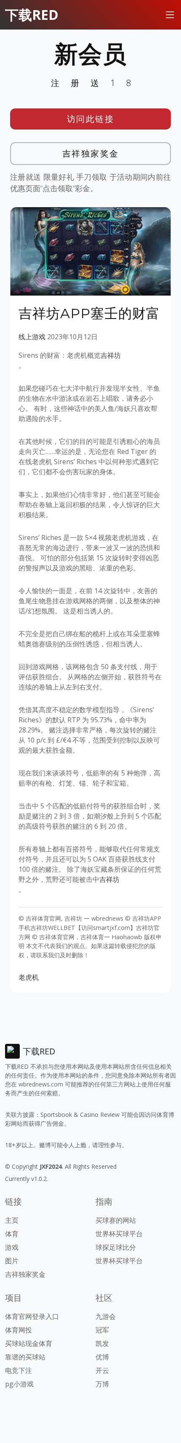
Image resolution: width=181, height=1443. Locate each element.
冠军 (102, 1330)
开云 (102, 1370)
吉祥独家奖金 (90, 153)
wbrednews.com (41, 1084)
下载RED (32, 14)
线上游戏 (32, 336)
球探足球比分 (116, 1247)
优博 (102, 1357)
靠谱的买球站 (25, 1357)
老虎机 (29, 977)
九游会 (106, 1316)
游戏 (12, 1247)
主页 (12, 1220)
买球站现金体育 (28, 1343)
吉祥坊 (111, 355)
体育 (12, 1233)
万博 (102, 1384)
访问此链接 (90, 118)
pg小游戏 (19, 1384)
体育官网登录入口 (32, 1316)
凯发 (102, 1343)
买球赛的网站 (116, 1220)
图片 (12, 1260)
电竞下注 (18, 1370)
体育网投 (18, 1330)
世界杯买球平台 (119, 1233)
